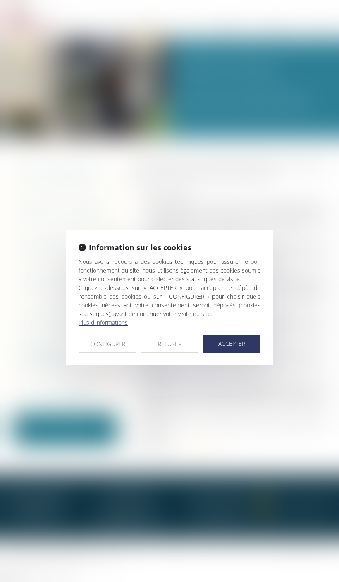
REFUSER (169, 344)
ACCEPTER (231, 343)
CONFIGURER (107, 344)
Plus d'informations (103, 322)
